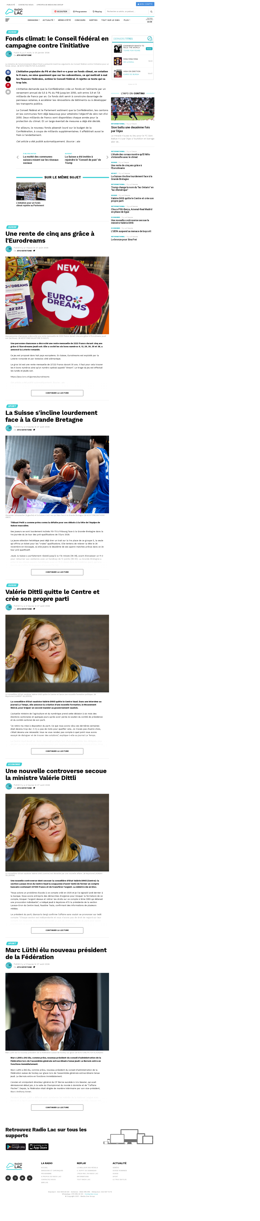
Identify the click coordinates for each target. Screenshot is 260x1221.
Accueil (44, 1168)
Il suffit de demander (86, 1171)
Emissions (33, 20)
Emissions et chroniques (52, 1171)
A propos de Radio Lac (51, 1176)
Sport (115, 1176)
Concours (80, 20)
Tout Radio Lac (83, 1179)
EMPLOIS (44, 1182)
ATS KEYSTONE (24, 55)
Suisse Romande (120, 1171)
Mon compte (146, 4)
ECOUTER (62, 11)
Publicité (11, 5)
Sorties (93, 20)
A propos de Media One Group (50, 5)
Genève (116, 1168)
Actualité (48, 20)
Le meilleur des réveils (87, 1168)
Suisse (115, 1173)
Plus (126, 20)
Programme (81, 11)
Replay (98, 11)
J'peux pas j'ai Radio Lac (87, 1173)
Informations (83, 1176)
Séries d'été (64, 20)
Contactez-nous (25, 5)
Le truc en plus (119, 1179)
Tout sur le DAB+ (110, 20)
